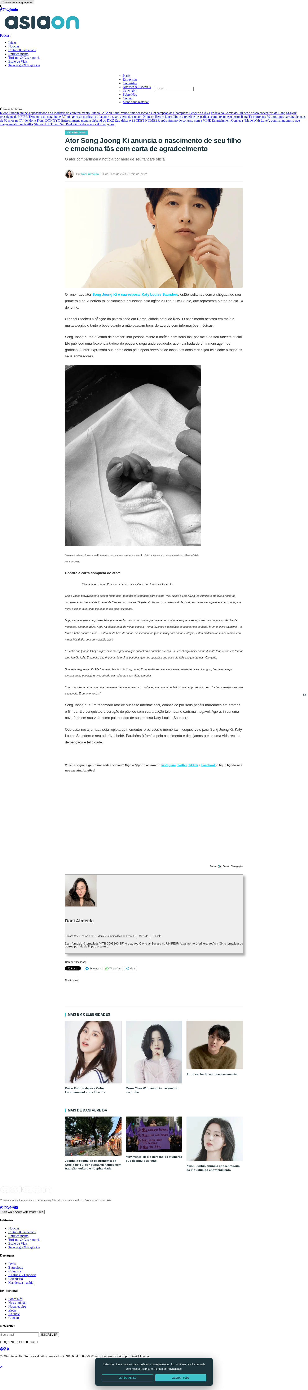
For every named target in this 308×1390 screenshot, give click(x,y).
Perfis (126, 75)
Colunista (14, 1271)
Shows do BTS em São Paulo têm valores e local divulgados (74, 124)
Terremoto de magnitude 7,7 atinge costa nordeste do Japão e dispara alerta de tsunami (85, 116)
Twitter (182, 765)
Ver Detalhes (127, 1378)
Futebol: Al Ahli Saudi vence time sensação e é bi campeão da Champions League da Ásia (150, 113)
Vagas (12, 1310)
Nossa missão (17, 1302)
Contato (128, 98)
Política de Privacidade (11, 1363)
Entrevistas (130, 79)
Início (12, 42)
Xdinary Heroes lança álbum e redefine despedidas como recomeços (188, 116)
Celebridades (76, 132)
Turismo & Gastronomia (24, 57)
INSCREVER (49, 1334)
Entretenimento (18, 54)
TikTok (193, 765)
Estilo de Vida (17, 61)
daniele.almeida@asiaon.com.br (116, 936)
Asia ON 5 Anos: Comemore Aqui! (22, 1211)
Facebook (208, 765)
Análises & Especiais (137, 87)
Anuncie (14, 1314)
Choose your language (16, 2)
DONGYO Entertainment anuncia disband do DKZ (79, 120)
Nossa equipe (17, 1306)
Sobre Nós (130, 94)
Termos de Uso (34, 1363)
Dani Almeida (79, 920)
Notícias (13, 46)
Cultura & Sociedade (22, 50)
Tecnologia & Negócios (24, 65)
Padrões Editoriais (55, 1363)
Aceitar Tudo (181, 1378)
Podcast (5, 35)
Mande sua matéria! (136, 102)
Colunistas (130, 83)
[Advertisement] (154, 812)
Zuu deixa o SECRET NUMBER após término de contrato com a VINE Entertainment (172, 120)
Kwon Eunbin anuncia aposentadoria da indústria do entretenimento (45, 113)
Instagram (168, 765)
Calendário (130, 90)
